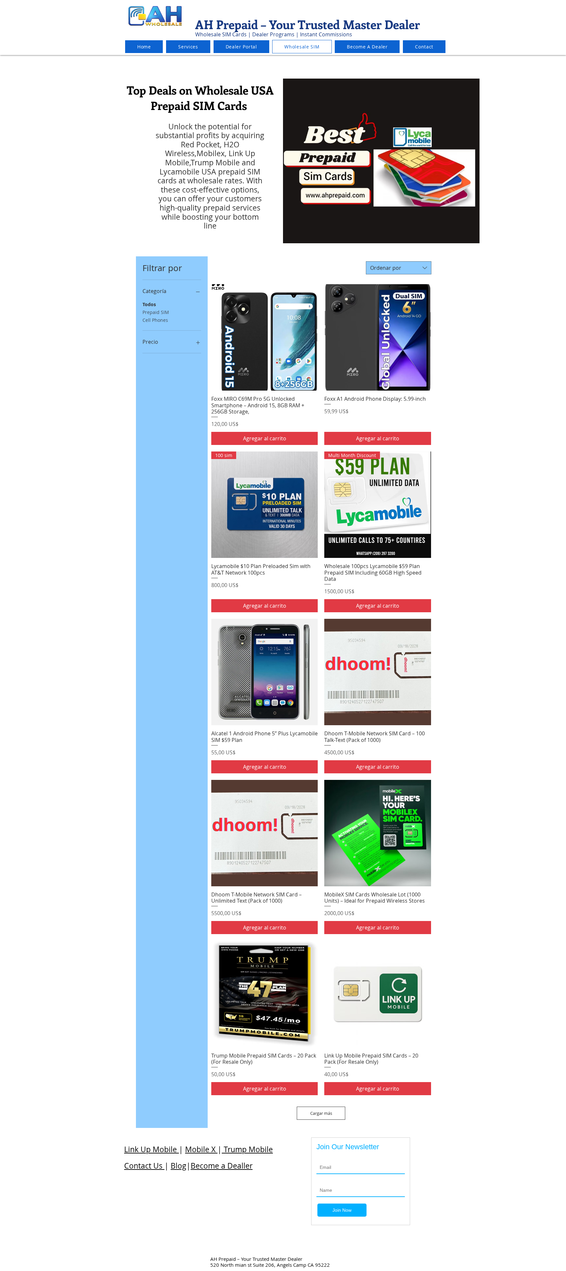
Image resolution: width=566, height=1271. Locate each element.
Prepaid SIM (155, 312)
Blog (178, 1166)
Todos (149, 304)
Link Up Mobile (151, 1149)
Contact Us (144, 1166)
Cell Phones (155, 320)
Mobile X (201, 1149)
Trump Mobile (247, 1149)
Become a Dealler (222, 1166)
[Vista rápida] (264, 337)
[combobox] (398, 267)
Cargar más (321, 1113)
